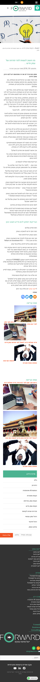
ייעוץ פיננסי (36, 554)
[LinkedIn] (19, 668)
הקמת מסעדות (32, 495)
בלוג (35, 480)
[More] (35, 297)
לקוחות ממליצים (35, 580)
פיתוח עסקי (36, 564)
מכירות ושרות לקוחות (29, 511)
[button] (37, 8)
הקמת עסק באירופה (30, 501)
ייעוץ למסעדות (35, 566)
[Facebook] (23, 297)
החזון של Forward (34, 578)
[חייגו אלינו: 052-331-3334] (38, 648)
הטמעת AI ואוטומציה (30, 490)
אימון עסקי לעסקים (34, 559)
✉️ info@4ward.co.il (33, 651)
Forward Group (35, 576)
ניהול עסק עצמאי (31, 516)
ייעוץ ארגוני (36, 561)
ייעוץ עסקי (32, 289)
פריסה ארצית (36, 587)
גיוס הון (34, 485)
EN (16, 2)
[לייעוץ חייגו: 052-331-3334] (22, 2)
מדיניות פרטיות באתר (33, 590)
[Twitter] (27, 297)
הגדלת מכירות (35, 557)
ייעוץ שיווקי (36, 552)
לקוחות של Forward (33, 583)
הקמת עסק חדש (31, 506)
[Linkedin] (31, 297)
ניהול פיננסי (33, 522)
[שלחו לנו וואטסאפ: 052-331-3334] (33, 648)
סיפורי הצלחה (36, 585)
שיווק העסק (33, 527)
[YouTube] (15, 668)
